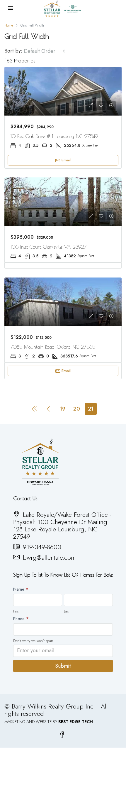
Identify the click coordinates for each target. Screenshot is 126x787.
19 (62, 409)
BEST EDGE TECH (75, 722)
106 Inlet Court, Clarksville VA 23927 (49, 246)
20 (76, 409)
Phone (21, 618)
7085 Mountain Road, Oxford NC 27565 (53, 347)
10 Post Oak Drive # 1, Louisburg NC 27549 (54, 136)
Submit (63, 666)
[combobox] (45, 51)
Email (66, 160)
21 (90, 409)
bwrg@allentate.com (49, 557)
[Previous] (34, 408)
